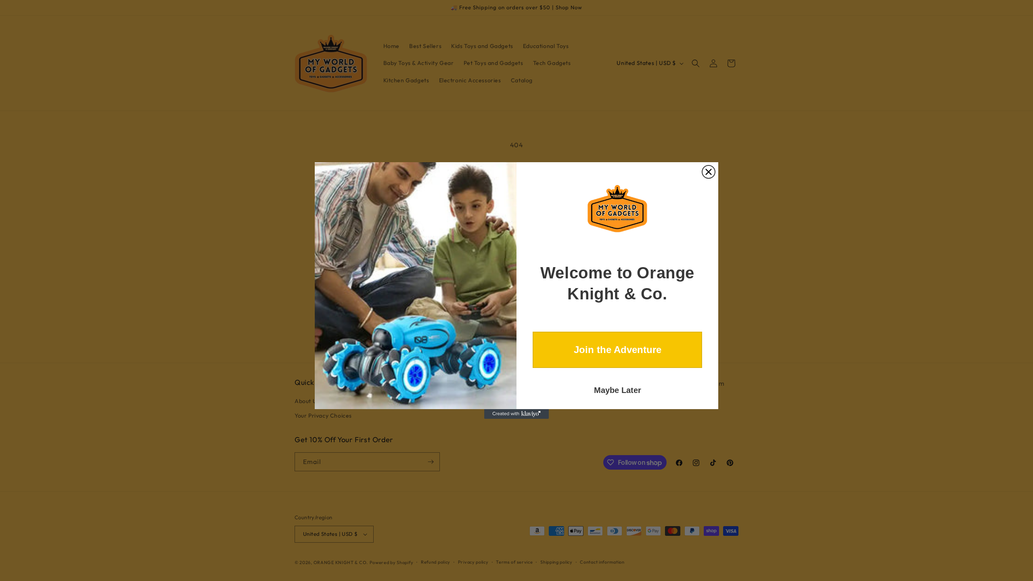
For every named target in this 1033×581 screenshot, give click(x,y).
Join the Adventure (617, 349)
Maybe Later (617, 390)
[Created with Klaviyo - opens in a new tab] (516, 414)
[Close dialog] (708, 171)
